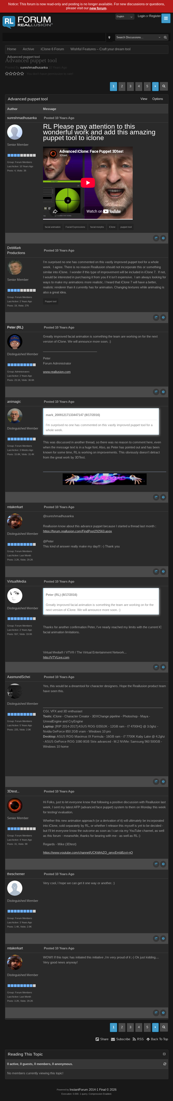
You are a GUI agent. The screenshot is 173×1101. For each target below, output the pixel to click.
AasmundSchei (18, 677)
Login (141, 16)
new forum (97, 8)
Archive (28, 49)
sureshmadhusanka (34, 67)
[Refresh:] (165, 1064)
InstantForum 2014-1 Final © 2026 (93, 1089)
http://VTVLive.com (56, 657)
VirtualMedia (16, 581)
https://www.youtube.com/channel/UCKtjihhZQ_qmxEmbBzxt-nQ (88, 852)
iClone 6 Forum (52, 49)
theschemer (16, 874)
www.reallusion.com (57, 372)
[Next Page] (155, 86)
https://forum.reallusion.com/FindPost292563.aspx (77, 531)
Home (11, 49)
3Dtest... (13, 791)
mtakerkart (15, 507)
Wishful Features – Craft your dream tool (100, 49)
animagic (14, 401)
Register (155, 16)
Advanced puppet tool (23, 57)
